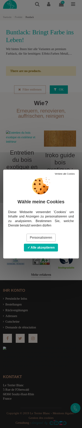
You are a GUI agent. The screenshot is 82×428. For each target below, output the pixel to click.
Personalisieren (41, 237)
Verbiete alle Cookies (65, 174)
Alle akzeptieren (42, 247)
